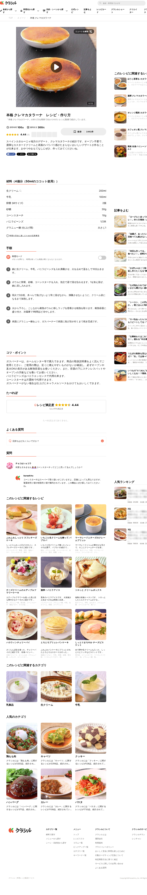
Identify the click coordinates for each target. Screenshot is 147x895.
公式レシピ (75, 10)
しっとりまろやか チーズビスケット (89, 643)
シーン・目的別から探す (56, 843)
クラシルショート (117, 10)
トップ (76, 834)
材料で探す (50, 834)
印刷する (33, 154)
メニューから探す (53, 838)
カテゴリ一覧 (79, 851)
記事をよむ (87, 10)
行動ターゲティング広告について (109, 855)
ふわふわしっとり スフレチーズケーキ (21, 538)
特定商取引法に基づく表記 (106, 859)
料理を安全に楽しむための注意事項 (24, 236)
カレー (44, 802)
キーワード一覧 (79, 855)
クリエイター (133, 10)
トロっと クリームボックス (88, 590)
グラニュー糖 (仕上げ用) (19, 227)
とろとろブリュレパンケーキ (55, 642)
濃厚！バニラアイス (50, 590)
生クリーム (12, 190)
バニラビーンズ (14, 221)
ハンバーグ (12, 802)
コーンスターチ (14, 215)
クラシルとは (100, 834)
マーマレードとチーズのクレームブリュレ (90, 538)
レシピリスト (79, 838)
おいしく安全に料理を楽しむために (110, 851)
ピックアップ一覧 (80, 847)
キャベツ (46, 756)
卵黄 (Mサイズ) (14, 203)
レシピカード (101, 10)
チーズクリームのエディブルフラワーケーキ (21, 591)
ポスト (22, 154)
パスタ (79, 802)
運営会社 (99, 838)
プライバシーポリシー (104, 847)
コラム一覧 (78, 843)
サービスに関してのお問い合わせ (109, 863)
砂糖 (8, 209)
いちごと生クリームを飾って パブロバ (56, 538)
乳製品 (10, 704)
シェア (12, 154)
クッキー (80, 756)
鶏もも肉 (11, 756)
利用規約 (99, 843)
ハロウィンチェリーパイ (18, 642)
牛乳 (8, 196)
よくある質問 (100, 868)
